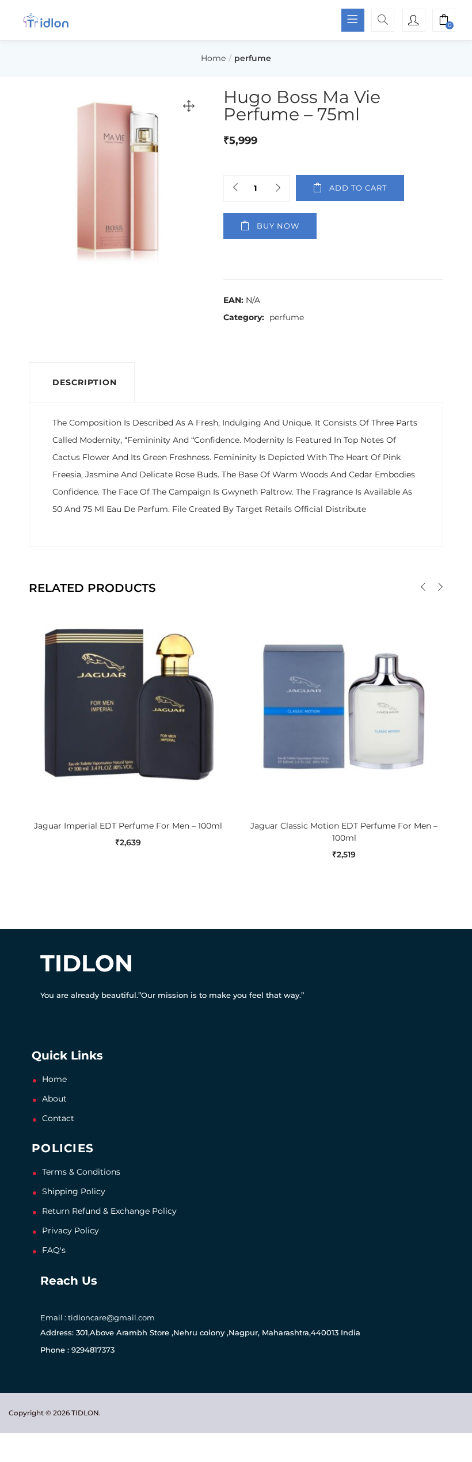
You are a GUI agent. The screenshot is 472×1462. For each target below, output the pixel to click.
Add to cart (358, 187)
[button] (444, 21)
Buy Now (278, 225)
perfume (252, 58)
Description (84, 382)
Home (213, 58)
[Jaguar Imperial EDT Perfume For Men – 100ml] (128, 705)
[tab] (82, 382)
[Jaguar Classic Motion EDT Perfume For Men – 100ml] (344, 705)
